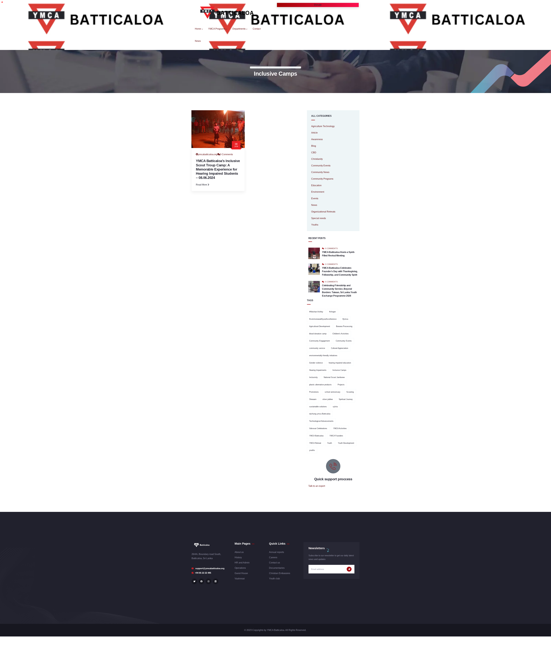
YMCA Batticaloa (316, 436)
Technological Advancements (321, 421)
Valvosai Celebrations (318, 428)
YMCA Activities (340, 428)
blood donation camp (317, 334)
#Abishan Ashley (316, 312)
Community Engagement (319, 341)
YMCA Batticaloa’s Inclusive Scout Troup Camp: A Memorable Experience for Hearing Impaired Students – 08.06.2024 (218, 169)
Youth (329, 443)
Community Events (320, 165)
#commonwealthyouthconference (322, 319)
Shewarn (312, 399)
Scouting (350, 392)
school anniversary (332, 392)
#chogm (332, 312)
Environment (317, 192)
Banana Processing (344, 326)
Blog (313, 146)
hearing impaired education (340, 363)
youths (312, 450)
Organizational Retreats (323, 211)
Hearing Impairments (317, 370)
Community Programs (322, 179)
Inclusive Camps (339, 370)
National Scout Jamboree (334, 377)
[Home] (224, 12)
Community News (320, 172)
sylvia (335, 407)
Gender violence (316, 363)
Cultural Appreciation (339, 348)
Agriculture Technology (323, 126)
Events (314, 198)
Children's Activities (340, 334)
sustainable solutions (318, 407)
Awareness (317, 139)
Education (316, 185)
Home (253, 67)
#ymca (345, 319)
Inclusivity (313, 377)
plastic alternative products (320, 385)
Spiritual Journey (346, 399)
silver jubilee (327, 399)
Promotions (314, 392)
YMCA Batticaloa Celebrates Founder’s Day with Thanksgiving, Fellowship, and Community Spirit (340, 271)
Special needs (318, 218)
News (314, 205)
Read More (202, 184)
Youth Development (346, 443)
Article (314, 132)
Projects (341, 385)
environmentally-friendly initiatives (323, 355)
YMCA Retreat (315, 443)
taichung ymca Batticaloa (319, 414)
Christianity (317, 159)
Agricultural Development (319, 326)
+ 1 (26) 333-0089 (317, 493)
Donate (311, 5)
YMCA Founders (336, 436)
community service (317, 348)
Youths (314, 224)
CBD (313, 152)
